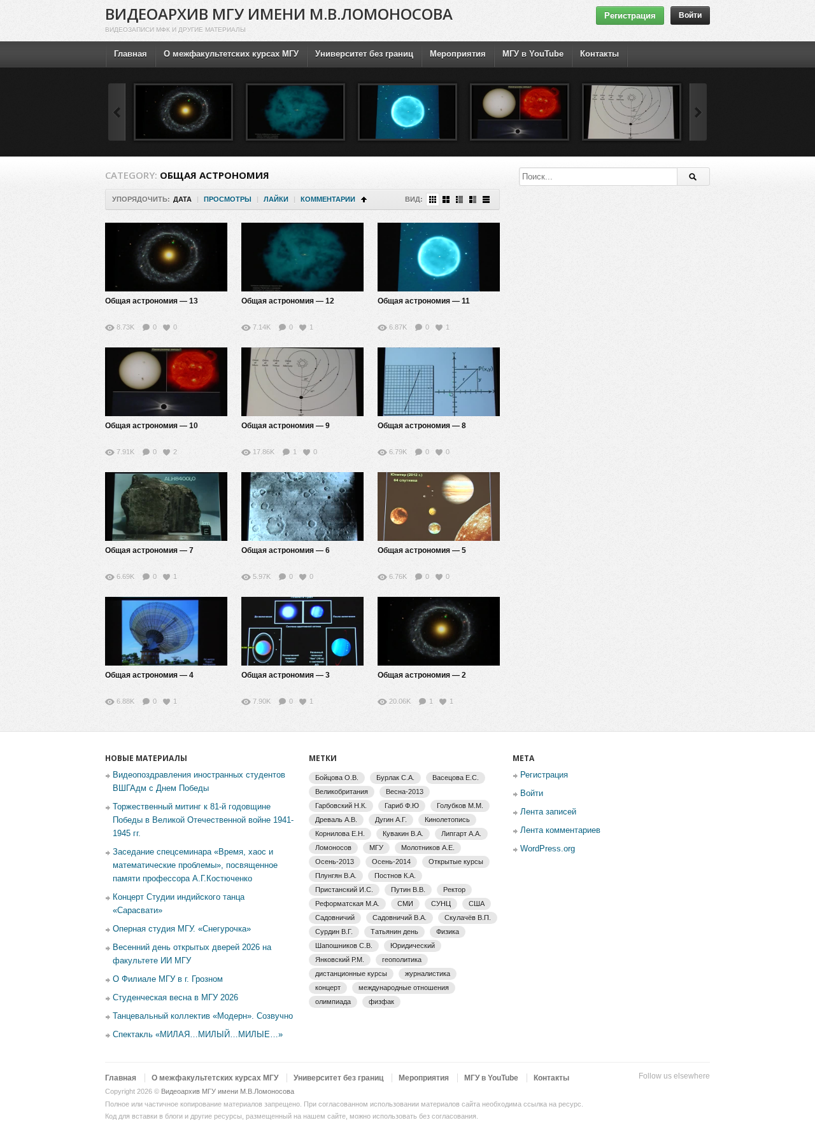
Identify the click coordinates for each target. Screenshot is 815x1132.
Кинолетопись (447, 819)
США (477, 903)
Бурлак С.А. (395, 777)
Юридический (412, 945)
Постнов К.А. (395, 875)
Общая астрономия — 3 (285, 675)
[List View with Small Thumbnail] (459, 199)
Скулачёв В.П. (467, 917)
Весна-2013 (404, 791)
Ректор (454, 889)
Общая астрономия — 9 (285, 425)
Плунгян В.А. (336, 875)
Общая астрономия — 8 (422, 425)
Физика (447, 931)
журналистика (427, 973)
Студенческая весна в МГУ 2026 (175, 997)
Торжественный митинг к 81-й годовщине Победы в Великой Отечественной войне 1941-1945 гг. (203, 820)
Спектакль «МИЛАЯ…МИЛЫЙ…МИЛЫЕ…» (198, 1034)
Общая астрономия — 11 (424, 301)
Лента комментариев (560, 830)
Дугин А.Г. (391, 819)
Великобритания (341, 791)
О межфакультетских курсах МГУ (231, 54)
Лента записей (548, 811)
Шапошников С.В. (343, 945)
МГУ (376, 847)
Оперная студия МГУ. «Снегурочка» (182, 928)
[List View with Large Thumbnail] (486, 199)
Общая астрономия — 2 (422, 675)
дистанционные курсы (351, 973)
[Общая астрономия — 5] (438, 506)
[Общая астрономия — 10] (519, 112)
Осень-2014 (391, 861)
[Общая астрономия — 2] (438, 631)
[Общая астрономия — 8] (438, 382)
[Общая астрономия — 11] (407, 112)
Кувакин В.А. (403, 833)
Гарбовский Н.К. (341, 805)
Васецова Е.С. (455, 777)
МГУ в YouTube (532, 54)
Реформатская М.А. (347, 903)
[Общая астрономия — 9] (631, 112)
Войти (690, 15)
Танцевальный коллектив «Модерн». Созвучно (203, 1016)
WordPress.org (547, 848)
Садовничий (335, 917)
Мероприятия (458, 54)
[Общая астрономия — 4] (166, 631)
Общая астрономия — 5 (422, 550)
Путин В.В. (408, 889)
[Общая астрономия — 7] (166, 506)
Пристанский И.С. (344, 889)
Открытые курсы (456, 861)
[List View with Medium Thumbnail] (472, 199)
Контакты (599, 54)
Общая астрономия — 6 (285, 550)
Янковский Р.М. (339, 959)
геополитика (402, 959)
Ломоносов (333, 847)
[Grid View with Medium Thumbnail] (446, 199)
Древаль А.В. (336, 819)
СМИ (405, 903)
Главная (130, 54)
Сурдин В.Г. (334, 931)
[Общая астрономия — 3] (302, 631)
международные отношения (403, 987)
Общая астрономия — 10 (151, 425)
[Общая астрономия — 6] (302, 506)
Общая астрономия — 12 (287, 301)
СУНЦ (441, 903)
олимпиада (333, 1001)
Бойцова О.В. (336, 777)
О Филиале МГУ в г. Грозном (168, 979)
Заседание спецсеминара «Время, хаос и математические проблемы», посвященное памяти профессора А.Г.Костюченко (195, 865)
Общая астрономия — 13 (151, 301)
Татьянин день (394, 931)
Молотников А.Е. (428, 847)
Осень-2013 (334, 861)
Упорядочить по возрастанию (363, 199)
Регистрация (630, 15)
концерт (328, 987)
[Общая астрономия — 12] (295, 112)
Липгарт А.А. (461, 833)
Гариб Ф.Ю (402, 805)
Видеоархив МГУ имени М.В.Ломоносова (279, 13)
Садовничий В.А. (399, 917)
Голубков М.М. (460, 805)
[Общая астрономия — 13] (183, 112)
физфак (381, 1001)
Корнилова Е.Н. (340, 833)
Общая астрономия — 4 (149, 675)
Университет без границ (364, 54)
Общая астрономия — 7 (149, 550)
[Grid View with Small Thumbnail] (432, 199)
